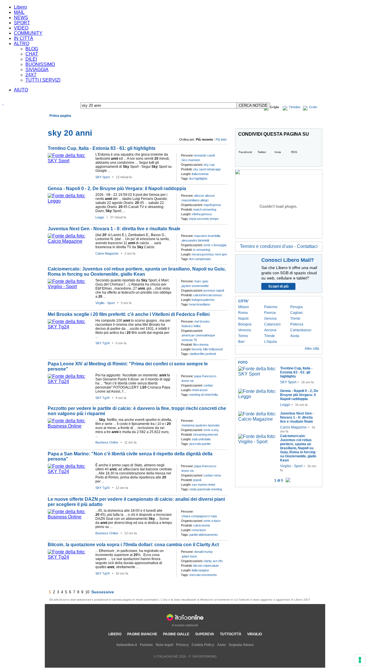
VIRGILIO (254, 634)
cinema (203, 344)
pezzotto (195, 444)
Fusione (146, 645)
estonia (203, 174)
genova (206, 214)
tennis (206, 525)
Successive (102, 592)
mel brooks (202, 321)
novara (196, 254)
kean (192, 304)
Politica (105, 122)
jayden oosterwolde (195, 286)
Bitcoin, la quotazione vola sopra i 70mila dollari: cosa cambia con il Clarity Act (133, 544)
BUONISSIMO (40, 64)
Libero (20, 7)
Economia (75, 122)
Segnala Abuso (241, 645)
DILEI (31, 59)
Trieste (269, 336)
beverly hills (200, 349)
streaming (209, 209)
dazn (217, 520)
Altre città (312, 349)
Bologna (244, 324)
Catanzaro (272, 324)
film (195, 344)
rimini (195, 390)
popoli (197, 480)
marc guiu (201, 281)
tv (194, 249)
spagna (203, 570)
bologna (197, 299)
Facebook (245, 152)
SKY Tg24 (102, 343)
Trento (295, 318)
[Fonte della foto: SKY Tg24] (70, 326)
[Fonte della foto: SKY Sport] (70, 160)
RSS (294, 152)
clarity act (210, 561)
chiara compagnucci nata (199, 516)
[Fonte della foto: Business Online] (70, 426)
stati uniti (198, 439)
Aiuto (221, 645)
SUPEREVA (204, 634)
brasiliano (203, 304)
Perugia (296, 307)
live (191, 178)
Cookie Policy (203, 645)
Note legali (164, 645)
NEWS (21, 17)
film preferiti (208, 354)
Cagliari (296, 313)
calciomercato (203, 295)
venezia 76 (189, 340)
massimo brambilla (207, 236)
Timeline (294, 107)
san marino (199, 484)
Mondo (91, 122)
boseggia (220, 245)
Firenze (270, 313)
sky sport (199, 169)
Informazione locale (275, 122)
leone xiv (188, 380)
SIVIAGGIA (37, 69)
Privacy (182, 645)
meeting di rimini (200, 394)
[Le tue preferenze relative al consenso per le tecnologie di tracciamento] (359, 659)
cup (211, 164)
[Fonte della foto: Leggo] (70, 200)
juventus (209, 290)
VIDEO (21, 27)
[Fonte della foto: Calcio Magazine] (70, 241)
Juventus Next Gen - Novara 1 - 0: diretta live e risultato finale (114, 228)
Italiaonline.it (126, 645)
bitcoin (197, 565)
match (197, 209)
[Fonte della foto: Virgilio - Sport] (70, 286)
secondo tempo (208, 218)
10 (87, 592)
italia (195, 174)
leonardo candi (204, 155)
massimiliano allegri (195, 200)
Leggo (99, 217)
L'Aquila (270, 342)
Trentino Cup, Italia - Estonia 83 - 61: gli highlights (102, 148)
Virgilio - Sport (105, 303)
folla (215, 394)
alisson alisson (204, 195)
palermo (208, 299)
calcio (197, 525)
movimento (209, 575)
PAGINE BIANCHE (142, 634)
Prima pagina (60, 116)
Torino (243, 336)
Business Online (106, 442)
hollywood (216, 349)
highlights (201, 178)
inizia (192, 218)
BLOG (31, 48)
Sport (152, 122)
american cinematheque (198, 335)
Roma (243, 313)
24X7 (30, 74)
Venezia (244, 330)
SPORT (22, 22)
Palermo (271, 307)
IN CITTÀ (23, 38)
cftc (220, 561)
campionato (203, 259)
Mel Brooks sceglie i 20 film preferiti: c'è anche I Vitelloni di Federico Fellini (129, 314)
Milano (243, 307)
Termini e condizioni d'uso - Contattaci (279, 246)
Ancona (270, 330)
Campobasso (300, 330)
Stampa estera (308, 122)
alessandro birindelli (195, 240)
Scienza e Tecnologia (176, 122)
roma (217, 475)
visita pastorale (199, 489)
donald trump (203, 551)
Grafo (313, 107)
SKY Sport (102, 177)
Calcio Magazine (107, 253)
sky (206, 164)
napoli (208, 205)
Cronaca (57, 122)
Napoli (243, 318)
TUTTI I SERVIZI (42, 80)
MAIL (19, 12)
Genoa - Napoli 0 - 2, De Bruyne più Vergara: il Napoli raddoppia (117, 188)
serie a (208, 430)
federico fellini (191, 326)
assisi (203, 390)
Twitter (262, 152)
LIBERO (114, 634)
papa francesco (205, 376)
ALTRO (21, 43)
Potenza (296, 324)
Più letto (221, 139)
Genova (270, 318)
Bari (241, 342)
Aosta (294, 336)
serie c (208, 245)
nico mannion (191, 160)
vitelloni (194, 354)
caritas (208, 385)
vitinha (196, 214)
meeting (216, 489)
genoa (216, 205)
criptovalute (211, 565)
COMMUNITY (28, 33)
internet (213, 434)
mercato (195, 575)
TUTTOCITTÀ (230, 634)
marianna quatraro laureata (200, 425)
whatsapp (214, 169)
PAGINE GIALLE (176, 634)
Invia (278, 152)
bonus (217, 295)
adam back (189, 556)
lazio (202, 530)
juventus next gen (214, 254)
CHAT (31, 53)
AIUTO (21, 89)
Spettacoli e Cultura (129, 122)
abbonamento (208, 534)
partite (206, 444)
